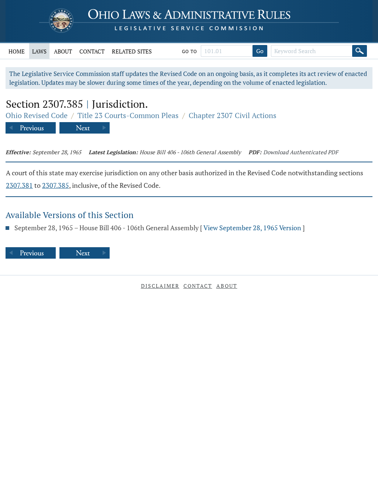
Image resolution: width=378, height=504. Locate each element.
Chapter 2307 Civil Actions (232, 115)
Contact (91, 51)
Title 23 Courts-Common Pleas (128, 115)
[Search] (359, 51)
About (63, 51)
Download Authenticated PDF (300, 152)
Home (16, 51)
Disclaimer (160, 285)
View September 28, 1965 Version (252, 227)
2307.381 (19, 185)
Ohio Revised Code (37, 115)
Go (260, 51)
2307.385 (55, 185)
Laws (39, 51)
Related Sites (132, 51)
